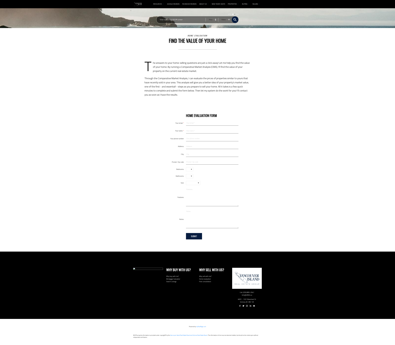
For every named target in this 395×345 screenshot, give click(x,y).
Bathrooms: (180, 176)
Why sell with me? (205, 276)
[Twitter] (243, 305)
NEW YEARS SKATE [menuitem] (218, 4)
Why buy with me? (172, 276)
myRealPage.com (201, 327)
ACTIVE (229, 14)
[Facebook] (239, 305)
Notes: (181, 219)
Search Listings (171, 281)
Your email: (179, 123)
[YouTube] (254, 305)
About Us (203, 4)
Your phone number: (177, 138)
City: (182, 154)
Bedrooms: (180, 169)
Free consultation (205, 281)
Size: (182, 183)
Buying (244, 4)
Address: (181, 146)
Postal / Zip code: (178, 162)
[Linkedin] (250, 305)
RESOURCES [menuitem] (157, 4)
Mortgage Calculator (173, 279)
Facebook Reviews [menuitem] (189, 4)
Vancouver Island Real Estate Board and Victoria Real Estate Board (188, 335)
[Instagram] (247, 305)
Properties (232, 4)
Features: (181, 197)
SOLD (237, 14)
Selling (255, 4)
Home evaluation (205, 279)
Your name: (179, 131)
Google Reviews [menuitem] (173, 4)
